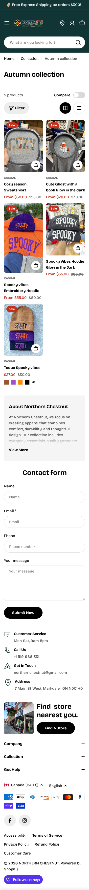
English (55, 785)
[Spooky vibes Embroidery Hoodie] (23, 238)
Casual (10, 177)
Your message (16, 560)
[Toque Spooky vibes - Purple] (13, 382)
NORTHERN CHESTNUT (39, 863)
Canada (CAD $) (24, 785)
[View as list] (79, 108)
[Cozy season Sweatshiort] (23, 146)
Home (9, 58)
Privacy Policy (16, 844)
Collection (30, 58)
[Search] (78, 42)
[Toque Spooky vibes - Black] (27, 382)
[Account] (72, 23)
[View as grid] (65, 108)
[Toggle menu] (7, 23)
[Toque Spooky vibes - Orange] (20, 382)
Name (9, 486)
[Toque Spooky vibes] (23, 330)
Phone (9, 536)
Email (10, 511)
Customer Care (17, 853)
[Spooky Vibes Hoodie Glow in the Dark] (65, 229)
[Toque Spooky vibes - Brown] (6, 382)
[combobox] (44, 42)
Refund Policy (47, 844)
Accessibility (15, 835)
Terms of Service (47, 835)
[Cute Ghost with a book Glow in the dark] (65, 146)
